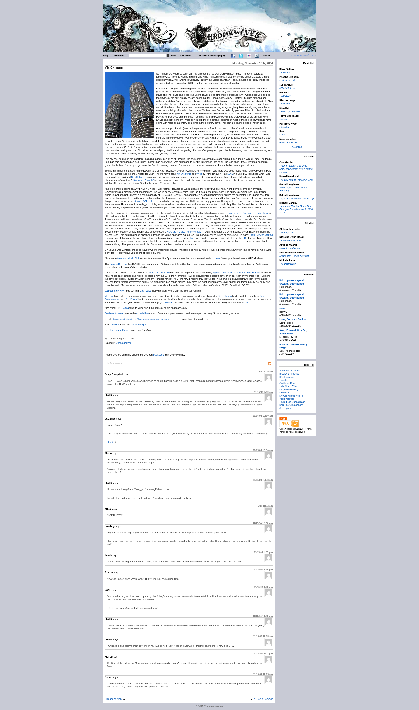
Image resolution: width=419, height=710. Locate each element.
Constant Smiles (296, 319)
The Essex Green (119, 330)
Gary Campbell (114, 374)
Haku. (282, 280)
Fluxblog (283, 380)
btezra (109, 639)
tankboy (110, 526)
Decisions (284, 103)
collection (297, 146)
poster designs (138, 324)
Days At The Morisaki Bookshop (296, 198)
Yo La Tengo (225, 296)
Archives (118, 55)
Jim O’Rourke (184, 173)
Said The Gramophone (291, 404)
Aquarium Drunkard (289, 370)
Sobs (282, 308)
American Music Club (128, 258)
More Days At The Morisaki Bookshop (293, 189)
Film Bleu (284, 126)
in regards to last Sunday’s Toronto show (246, 213)
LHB (245, 302)
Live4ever (284, 392)
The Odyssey (286, 232)
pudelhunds (297, 283)
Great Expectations (289, 248)
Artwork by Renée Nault (303, 55)
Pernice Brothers (118, 264)
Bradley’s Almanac (114, 313)
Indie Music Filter (288, 386)
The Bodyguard (287, 263)
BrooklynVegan (287, 376)
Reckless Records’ (143, 180)
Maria (108, 453)
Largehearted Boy (288, 389)
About (266, 55)
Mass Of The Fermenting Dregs (293, 346)
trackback (158, 354)
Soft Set (301, 330)
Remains (284, 119)
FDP (245, 238)
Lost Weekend (287, 80)
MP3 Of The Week (181, 55)
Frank (108, 395)
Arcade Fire (142, 313)
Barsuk (256, 272)
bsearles (110, 418)
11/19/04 (263, 674)
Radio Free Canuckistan (292, 401)
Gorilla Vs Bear (287, 383)
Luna (230, 173)
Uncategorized (123, 343)
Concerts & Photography (211, 55)
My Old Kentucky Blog (291, 395)
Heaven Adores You (290, 240)
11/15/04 (263, 371)
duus (108, 508)
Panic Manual (286, 398)
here (192, 238)
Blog (105, 55)
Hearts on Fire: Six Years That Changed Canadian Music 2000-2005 (296, 209)
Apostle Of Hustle (143, 201)
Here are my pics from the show (184, 231)
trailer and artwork (159, 319)
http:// (110, 442)
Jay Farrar (145, 290)
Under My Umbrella (289, 111)
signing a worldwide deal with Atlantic (232, 272)
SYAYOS (283, 283)
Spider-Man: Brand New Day (294, 255)
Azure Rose (286, 333)
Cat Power (131, 299)
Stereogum (285, 408)
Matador (109, 296)
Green (282, 134)
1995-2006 (285, 95)
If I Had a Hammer (263, 699)
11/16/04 (263, 636)
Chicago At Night (113, 699)
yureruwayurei (295, 280)
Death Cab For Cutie (159, 272)
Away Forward (287, 330)
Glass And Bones (288, 142)
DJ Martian (167, 302)
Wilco (199, 173)
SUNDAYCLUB (287, 88)
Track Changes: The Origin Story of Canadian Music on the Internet (296, 169)
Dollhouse (284, 72)
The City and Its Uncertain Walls (296, 179)
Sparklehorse (138, 177)
